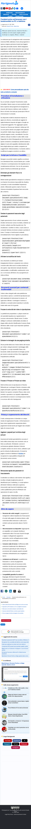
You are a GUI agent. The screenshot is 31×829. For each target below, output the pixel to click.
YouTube (8, 740)
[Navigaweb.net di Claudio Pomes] (10, 5)
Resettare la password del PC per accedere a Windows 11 (15, 640)
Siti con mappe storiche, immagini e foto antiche (12, 613)
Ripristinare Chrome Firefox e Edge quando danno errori (15, 656)
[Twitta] (14, 592)
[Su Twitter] (4, 9)
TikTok (15, 744)
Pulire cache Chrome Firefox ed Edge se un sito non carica (15, 604)
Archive (21, 453)
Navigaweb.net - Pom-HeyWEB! (9, 810)
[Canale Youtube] (7, 8)
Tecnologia (19, 16)
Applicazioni (23, 14)
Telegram (7, 744)
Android (6, 14)
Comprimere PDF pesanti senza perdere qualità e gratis (15, 646)
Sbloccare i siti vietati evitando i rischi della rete (12, 608)
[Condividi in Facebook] (1, 592)
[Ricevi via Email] (17, 9)
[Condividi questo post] (29, 25)
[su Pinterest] (9, 9)
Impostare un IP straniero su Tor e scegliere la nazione (14, 606)
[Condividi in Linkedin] (10, 592)
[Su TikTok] (12, 9)
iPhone (14, 14)
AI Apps (10, 16)
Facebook (17, 740)
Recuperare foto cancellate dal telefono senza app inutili (15, 642)
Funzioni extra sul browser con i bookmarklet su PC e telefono (13, 20)
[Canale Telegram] (14, 9)
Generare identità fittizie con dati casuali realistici (13, 611)
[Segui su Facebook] (1, 9)
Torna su (3, 624)
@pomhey (16, 26)
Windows (9, 12)
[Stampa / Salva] (19, 591)
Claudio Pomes (10, 26)
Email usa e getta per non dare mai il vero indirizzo (14, 644)
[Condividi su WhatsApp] (6, 592)
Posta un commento (6, 620)
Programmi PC (20, 12)
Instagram (15, 747)
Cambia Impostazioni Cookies (20, 814)
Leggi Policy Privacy (9, 814)
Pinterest (24, 744)
